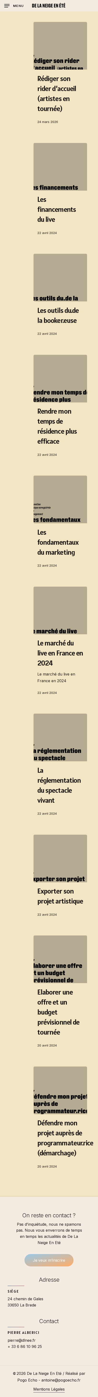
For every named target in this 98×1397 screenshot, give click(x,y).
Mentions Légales (49, 1389)
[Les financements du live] (60, 167)
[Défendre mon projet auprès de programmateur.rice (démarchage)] (60, 1090)
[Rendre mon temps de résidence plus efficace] (60, 378)
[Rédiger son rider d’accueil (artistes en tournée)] (60, 46)
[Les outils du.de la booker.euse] (60, 277)
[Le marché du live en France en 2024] (60, 610)
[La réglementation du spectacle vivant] (60, 737)
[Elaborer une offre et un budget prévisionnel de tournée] (60, 959)
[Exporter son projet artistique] (60, 858)
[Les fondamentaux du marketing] (60, 499)
